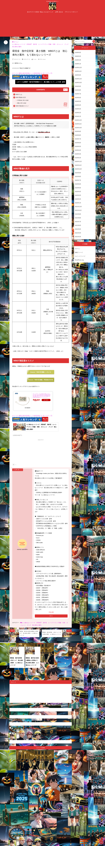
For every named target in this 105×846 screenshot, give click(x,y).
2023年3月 (78, 154)
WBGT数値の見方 (21, 97)
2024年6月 (78, 97)
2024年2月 (78, 112)
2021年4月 (78, 233)
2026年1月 (78, 64)
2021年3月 (78, 236)
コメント (14, 682)
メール (12, 714)
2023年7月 (78, 139)
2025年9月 (78, 75)
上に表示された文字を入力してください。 (21, 739)
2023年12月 (78, 120)
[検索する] (93, 41)
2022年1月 (78, 203)
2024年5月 (78, 101)
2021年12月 (78, 206)
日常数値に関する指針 (23, 100)
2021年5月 (78, 229)
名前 (11, 706)
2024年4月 (78, 105)
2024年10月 (78, 82)
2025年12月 (78, 67)
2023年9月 (78, 131)
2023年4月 (78, 150)
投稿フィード (79, 252)
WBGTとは (19, 94)
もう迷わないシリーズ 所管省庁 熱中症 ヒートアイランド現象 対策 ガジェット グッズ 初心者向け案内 (44, 624)
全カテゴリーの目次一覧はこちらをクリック (40, 12)
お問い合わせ (59, 12)
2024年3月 (78, 109)
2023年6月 (78, 142)
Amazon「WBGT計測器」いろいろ (40, 372)
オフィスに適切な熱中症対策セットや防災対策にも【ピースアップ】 (32, 73)
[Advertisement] (52, 25)
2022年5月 (78, 188)
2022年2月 (78, 199)
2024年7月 (78, 94)
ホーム (15, 42)
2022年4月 (78, 191)
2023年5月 (78, 146)
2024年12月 (78, 79)
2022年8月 (78, 176)
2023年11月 (78, 124)
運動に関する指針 (21, 103)
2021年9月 (78, 214)
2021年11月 (78, 210)
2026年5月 (78, 56)
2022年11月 (78, 165)
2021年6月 (78, 225)
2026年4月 (78, 60)
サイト (11, 721)
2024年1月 (78, 116)
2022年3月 (78, 195)
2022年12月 (78, 161)
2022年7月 (78, 180)
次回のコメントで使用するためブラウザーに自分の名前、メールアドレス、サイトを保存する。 (30, 730)
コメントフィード (80, 256)
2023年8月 (78, 135)
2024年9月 (78, 86)
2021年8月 (78, 218)
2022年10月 (78, 169)
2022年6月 (78, 184)
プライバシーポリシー (71, 12)
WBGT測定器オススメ (22, 106)
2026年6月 (78, 52)
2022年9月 (78, 172)
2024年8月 (78, 90)
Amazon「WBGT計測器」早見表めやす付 (40, 380)
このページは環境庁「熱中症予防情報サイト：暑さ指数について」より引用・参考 (40, 82)
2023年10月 (78, 127)
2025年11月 (78, 71)
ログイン (77, 248)
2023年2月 (78, 157)
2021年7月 (78, 221)
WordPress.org (79, 260)
